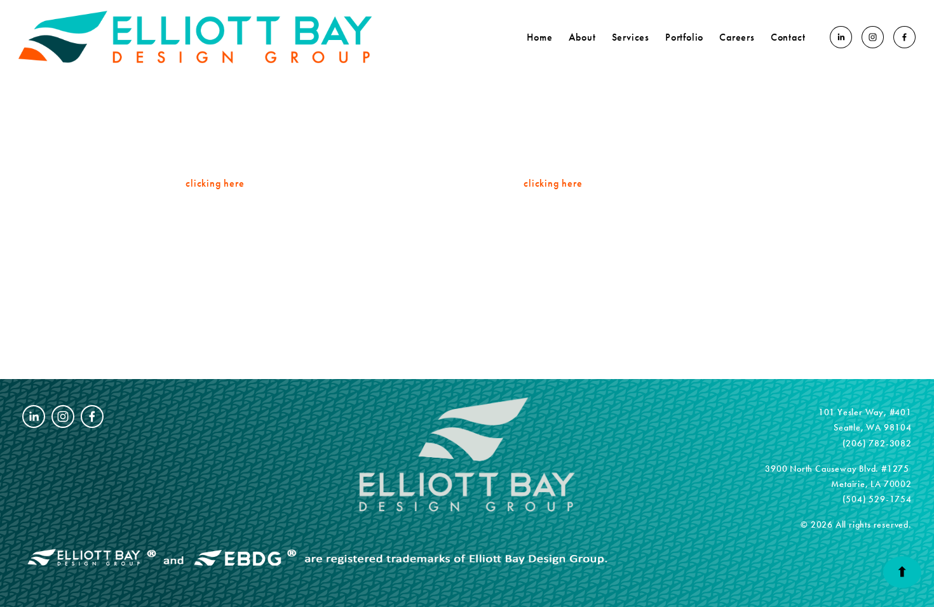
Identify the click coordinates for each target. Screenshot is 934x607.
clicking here (215, 183)
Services (630, 37)
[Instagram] (873, 37)
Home (539, 37)
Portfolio (684, 37)
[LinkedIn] (841, 37)
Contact (788, 37)
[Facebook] (904, 37)
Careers (737, 37)
